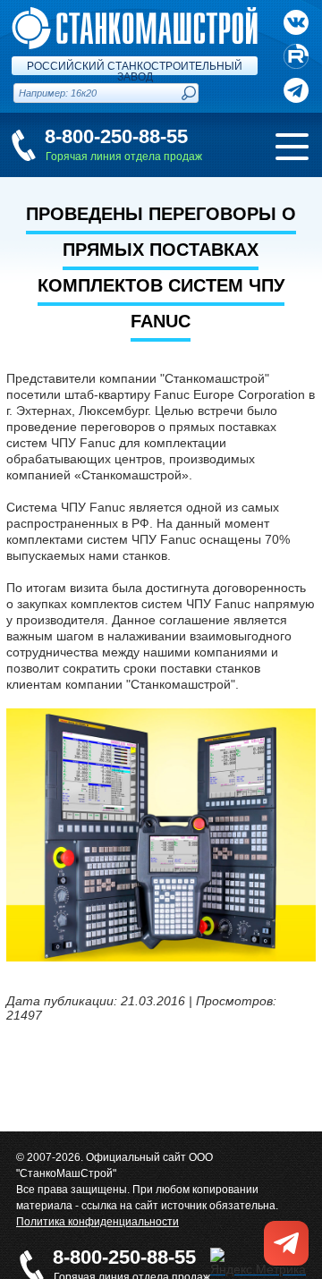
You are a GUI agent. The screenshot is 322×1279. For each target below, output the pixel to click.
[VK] (296, 22)
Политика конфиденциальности (97, 1221)
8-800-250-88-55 (116, 136)
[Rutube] (296, 56)
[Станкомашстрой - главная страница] (134, 14)
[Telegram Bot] (296, 90)
